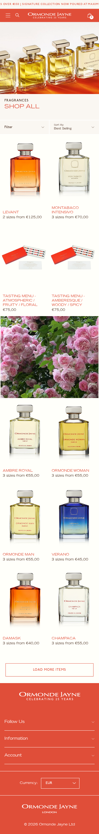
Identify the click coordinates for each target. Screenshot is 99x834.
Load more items (49, 670)
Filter (8, 127)
